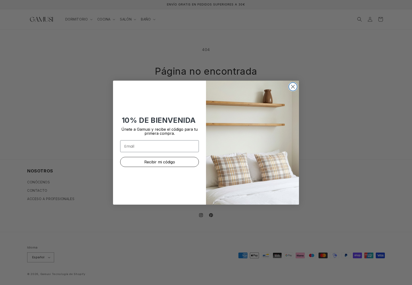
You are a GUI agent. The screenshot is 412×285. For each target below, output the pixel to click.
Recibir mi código (159, 162)
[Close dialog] (293, 87)
